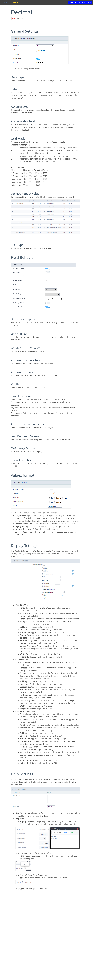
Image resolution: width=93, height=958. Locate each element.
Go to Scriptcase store (80, 2)
